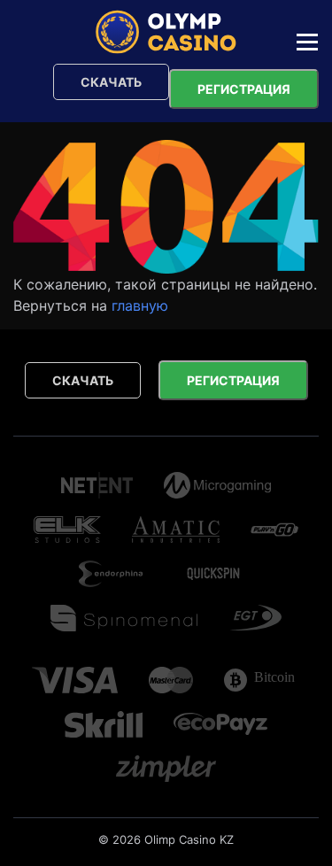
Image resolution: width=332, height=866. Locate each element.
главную (140, 305)
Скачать (111, 81)
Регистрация (243, 89)
